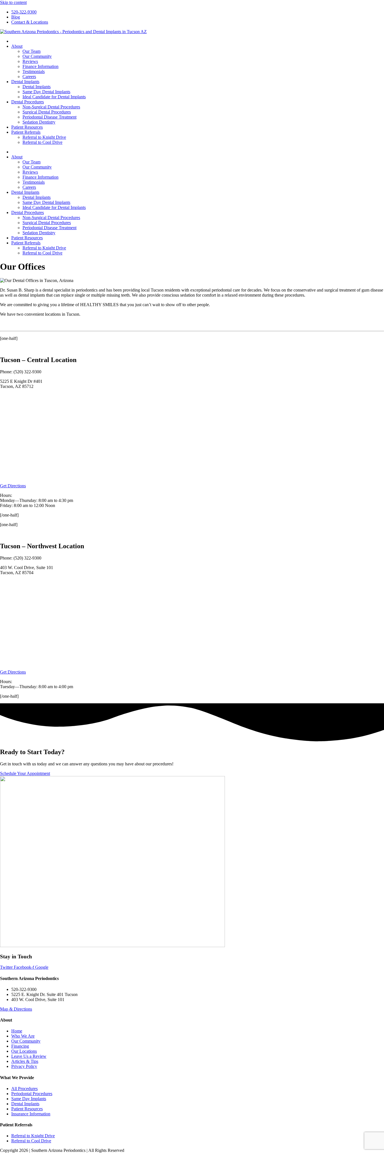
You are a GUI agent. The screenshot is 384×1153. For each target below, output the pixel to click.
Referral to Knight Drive (44, 137)
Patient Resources (27, 127)
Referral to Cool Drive (42, 142)
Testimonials (33, 71)
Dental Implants (25, 81)
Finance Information (40, 66)
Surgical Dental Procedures (46, 112)
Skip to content (13, 2)
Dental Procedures (27, 101)
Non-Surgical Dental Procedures (51, 106)
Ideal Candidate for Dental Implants (54, 96)
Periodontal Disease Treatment (49, 117)
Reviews (30, 61)
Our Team (31, 51)
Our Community (37, 56)
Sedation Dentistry (38, 122)
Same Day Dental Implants (46, 91)
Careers (29, 76)
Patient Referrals (25, 132)
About (16, 46)
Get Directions (13, 485)
